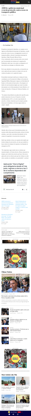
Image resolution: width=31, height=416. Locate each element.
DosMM (3, 5)
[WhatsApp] (21, 18)
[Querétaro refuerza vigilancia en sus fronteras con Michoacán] (5, 321)
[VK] (18, 18)
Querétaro (11, 308)
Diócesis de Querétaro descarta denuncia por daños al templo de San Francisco (22, 406)
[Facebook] (7, 18)
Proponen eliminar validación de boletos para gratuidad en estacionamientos (22, 388)
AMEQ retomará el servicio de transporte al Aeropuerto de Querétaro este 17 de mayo (22, 233)
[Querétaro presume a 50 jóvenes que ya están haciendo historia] (5, 331)
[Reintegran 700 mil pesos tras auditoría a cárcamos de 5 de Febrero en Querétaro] (8, 399)
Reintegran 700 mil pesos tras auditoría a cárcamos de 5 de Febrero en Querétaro (8, 406)
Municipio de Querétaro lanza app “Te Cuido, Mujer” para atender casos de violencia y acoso (7, 217)
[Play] (9, 414)
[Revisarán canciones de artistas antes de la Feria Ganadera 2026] (15, 283)
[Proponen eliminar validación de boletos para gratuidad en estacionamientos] (23, 381)
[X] (11, 18)
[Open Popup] (18, 414)
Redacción (6, 293)
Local (11, 317)
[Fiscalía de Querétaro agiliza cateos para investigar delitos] (5, 311)
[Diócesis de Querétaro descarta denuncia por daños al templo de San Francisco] (23, 399)
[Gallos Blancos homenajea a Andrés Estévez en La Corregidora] (5, 340)
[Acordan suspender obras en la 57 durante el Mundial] (8, 381)
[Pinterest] (14, 18)
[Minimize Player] (22, 414)
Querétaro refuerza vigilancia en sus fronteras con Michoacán (18, 320)
